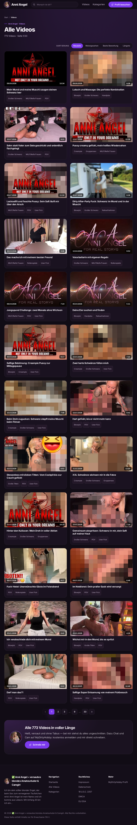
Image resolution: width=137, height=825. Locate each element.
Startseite (53, 782)
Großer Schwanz (15, 98)
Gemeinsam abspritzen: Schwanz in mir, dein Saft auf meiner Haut (100, 532)
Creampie (78, 151)
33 (85, 711)
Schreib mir (41, 745)
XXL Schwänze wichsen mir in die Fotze (94, 475)
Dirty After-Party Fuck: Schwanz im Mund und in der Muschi (101, 203)
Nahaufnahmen (108, 210)
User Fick (39, 210)
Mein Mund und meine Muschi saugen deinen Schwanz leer (32, 91)
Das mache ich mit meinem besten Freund (29, 257)
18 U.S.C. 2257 (85, 791)
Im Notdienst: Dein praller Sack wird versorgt (97, 586)
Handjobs (106, 95)
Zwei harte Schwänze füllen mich (91, 363)
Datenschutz (85, 787)
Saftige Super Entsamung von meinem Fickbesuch (100, 692)
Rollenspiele (32, 263)
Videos (86, 4)
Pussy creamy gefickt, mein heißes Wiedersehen (99, 145)
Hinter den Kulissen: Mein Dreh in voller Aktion (32, 530)
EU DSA (82, 801)
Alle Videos (54, 787)
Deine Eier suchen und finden (89, 310)
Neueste (77, 46)
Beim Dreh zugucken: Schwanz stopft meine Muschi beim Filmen (35, 420)
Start (6, 17)
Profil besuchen (124, 5)
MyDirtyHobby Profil (120, 782)
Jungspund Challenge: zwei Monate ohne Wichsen (34, 310)
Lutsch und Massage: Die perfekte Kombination (98, 89)
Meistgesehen (91, 46)
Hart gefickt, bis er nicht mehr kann (92, 419)
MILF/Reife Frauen (33, 98)
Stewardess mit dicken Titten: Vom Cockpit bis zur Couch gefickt (34, 476)
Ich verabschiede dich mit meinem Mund (29, 639)
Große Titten (13, 484)
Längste (126, 46)
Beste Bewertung (110, 46)
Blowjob (77, 95)
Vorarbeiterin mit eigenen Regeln (90, 257)
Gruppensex (91, 151)
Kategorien (99, 4)
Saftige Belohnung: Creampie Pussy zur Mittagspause (28, 364)
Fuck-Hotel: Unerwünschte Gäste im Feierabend (33, 586)
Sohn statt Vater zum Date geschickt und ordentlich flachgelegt (35, 147)
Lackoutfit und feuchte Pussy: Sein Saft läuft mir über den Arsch (33, 203)
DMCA (82, 796)
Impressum (84, 782)
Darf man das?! (15, 692)
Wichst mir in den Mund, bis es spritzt (93, 639)
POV (47, 98)
